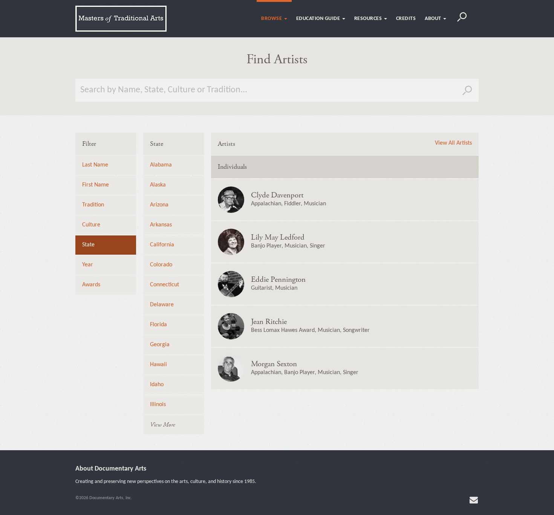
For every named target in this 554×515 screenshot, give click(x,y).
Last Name (95, 165)
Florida (158, 325)
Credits (406, 18)
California (162, 245)
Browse (272, 18)
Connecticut (164, 285)
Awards (91, 285)
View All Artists (453, 143)
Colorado (161, 265)
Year (87, 265)
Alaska (158, 185)
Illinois (158, 405)
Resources (368, 18)
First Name (95, 185)
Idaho (157, 385)
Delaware (162, 305)
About (433, 18)
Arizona (159, 205)
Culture (91, 225)
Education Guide (318, 18)
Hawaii (158, 365)
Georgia (160, 345)
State (88, 245)
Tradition (93, 205)
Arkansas (161, 225)
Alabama (161, 165)
